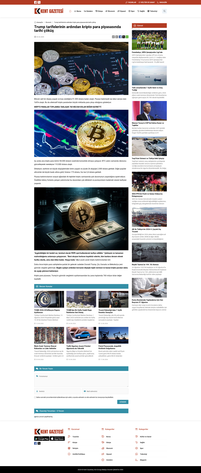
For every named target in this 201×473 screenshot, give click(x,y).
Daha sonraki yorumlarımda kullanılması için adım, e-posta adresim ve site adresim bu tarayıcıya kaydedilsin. (75, 397)
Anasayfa (40, 22)
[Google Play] (41, 439)
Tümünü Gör (136, 29)
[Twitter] (39, 2)
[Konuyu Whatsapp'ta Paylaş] (127, 36)
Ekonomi (48, 22)
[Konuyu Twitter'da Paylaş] (123, 36)
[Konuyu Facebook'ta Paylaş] (120, 36)
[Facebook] (35, 2)
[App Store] (57, 439)
